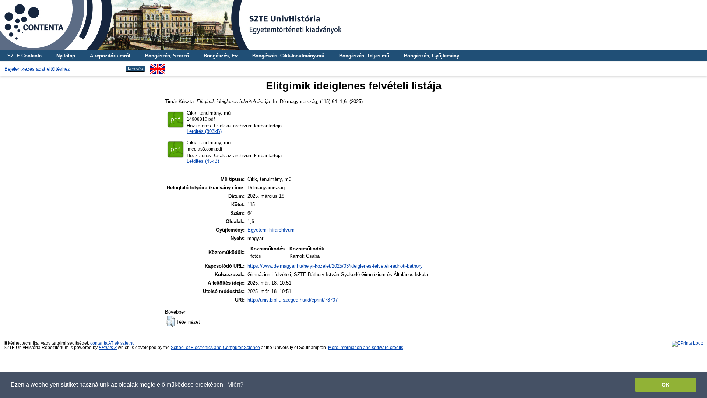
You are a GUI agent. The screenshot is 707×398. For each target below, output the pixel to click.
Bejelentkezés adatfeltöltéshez (37, 69)
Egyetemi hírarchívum (271, 230)
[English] (157, 67)
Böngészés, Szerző (167, 56)
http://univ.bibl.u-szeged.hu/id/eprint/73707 (292, 300)
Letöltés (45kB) (203, 161)
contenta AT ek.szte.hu (112, 343)
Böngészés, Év (221, 56)
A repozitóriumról (110, 56)
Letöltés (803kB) (204, 131)
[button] (170, 321)
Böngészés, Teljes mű (364, 56)
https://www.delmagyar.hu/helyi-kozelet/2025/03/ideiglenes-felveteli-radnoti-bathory (335, 266)
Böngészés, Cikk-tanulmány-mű (288, 56)
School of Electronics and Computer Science (215, 347)
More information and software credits (365, 347)
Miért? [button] (235, 384)
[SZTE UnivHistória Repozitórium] (353, 25)
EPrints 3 (108, 347)
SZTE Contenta (24, 56)
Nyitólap (65, 56)
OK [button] (665, 385)
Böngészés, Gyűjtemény (431, 56)
